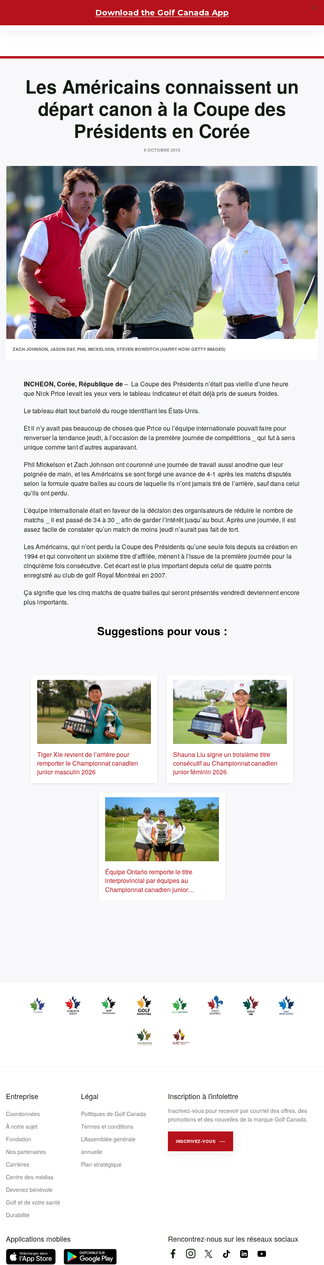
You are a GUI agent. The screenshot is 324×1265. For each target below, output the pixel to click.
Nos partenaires (26, 1152)
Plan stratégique (101, 1164)
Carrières (17, 1164)
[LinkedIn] (244, 1254)
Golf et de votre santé (33, 1202)
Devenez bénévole (29, 1189)
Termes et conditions (107, 1126)
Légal (89, 1096)
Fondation (18, 1139)
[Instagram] (191, 1254)
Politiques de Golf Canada (113, 1114)
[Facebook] (173, 1254)
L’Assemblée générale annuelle (108, 1145)
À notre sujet (22, 1126)
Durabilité (18, 1215)
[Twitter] (208, 1254)
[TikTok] (226, 1254)
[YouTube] (262, 1254)
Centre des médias (29, 1177)
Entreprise (22, 1096)
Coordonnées (23, 1114)
